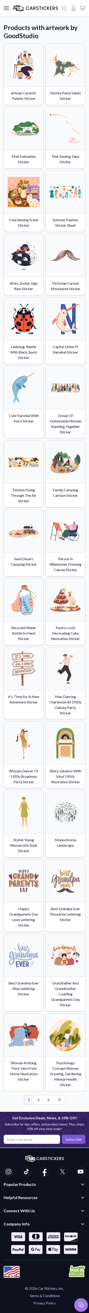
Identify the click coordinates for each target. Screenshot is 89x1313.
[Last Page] (59, 1100)
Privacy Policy (44, 1303)
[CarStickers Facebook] (44, 1172)
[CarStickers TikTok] (26, 1172)
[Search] (64, 8)
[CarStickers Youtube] (80, 1172)
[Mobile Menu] (6, 8)
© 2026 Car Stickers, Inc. (44, 1288)
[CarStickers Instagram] (8, 1172)
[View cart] (82, 8)
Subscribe (73, 1139)
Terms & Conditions (44, 1295)
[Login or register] (73, 8)
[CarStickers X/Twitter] (62, 1172)
